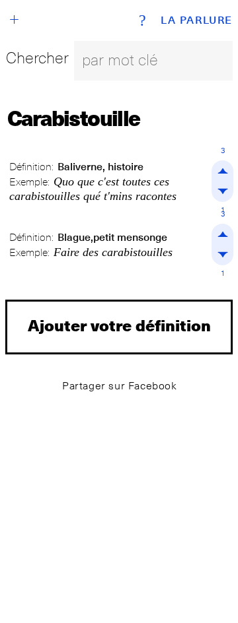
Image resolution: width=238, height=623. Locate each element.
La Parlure (197, 20)
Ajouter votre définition (119, 325)
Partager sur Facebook (119, 385)
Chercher (37, 57)
